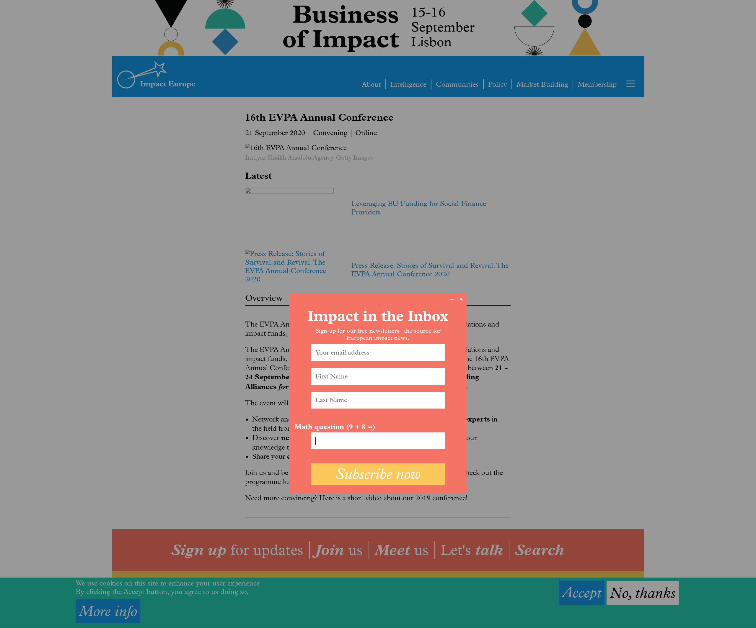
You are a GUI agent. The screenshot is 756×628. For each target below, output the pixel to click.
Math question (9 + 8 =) (334, 427)
